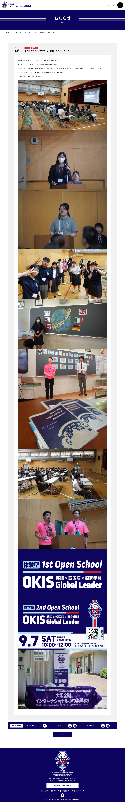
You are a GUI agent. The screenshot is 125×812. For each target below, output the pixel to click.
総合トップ (9, 33)
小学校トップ (55, 791)
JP (109, 5)
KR (113, 5)
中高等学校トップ (67, 791)
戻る (62, 734)
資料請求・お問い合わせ (63, 785)
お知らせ (18, 33)
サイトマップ (80, 791)
